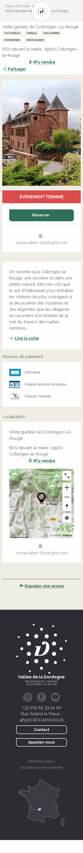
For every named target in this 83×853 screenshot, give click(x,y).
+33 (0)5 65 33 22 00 (41, 707)
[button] (41, 133)
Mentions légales (41, 761)
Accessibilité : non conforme (41, 767)
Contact (41, 730)
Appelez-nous (41, 742)
